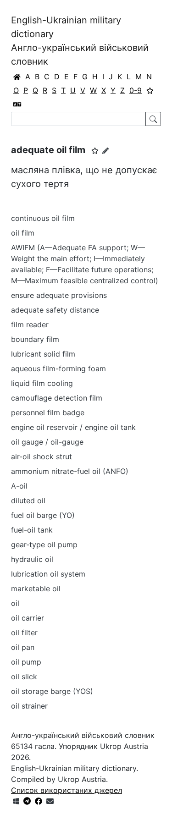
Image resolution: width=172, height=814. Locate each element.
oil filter (24, 632)
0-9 (135, 90)
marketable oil (36, 588)
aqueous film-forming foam (58, 368)
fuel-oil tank (32, 529)
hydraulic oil (32, 559)
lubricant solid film (43, 353)
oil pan (22, 647)
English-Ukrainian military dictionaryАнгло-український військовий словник (80, 41)
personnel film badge (47, 412)
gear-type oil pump (44, 544)
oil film (22, 232)
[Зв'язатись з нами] (50, 801)
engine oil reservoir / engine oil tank (73, 427)
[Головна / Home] (17, 76)
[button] (95, 151)
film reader (30, 324)
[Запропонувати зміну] (105, 150)
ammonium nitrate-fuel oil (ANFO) (69, 471)
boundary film (35, 339)
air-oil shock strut (41, 456)
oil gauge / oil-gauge (47, 441)
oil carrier (27, 617)
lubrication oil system (48, 573)
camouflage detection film (56, 397)
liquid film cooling (42, 383)
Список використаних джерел (66, 790)
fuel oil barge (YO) (43, 515)
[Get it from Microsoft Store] (16, 801)
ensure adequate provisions (59, 295)
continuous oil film (43, 218)
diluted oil (28, 500)
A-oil (19, 485)
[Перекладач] (17, 104)
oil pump (26, 661)
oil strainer (29, 705)
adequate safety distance (55, 309)
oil (15, 603)
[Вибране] (150, 90)
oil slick (24, 676)
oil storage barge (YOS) (52, 691)
